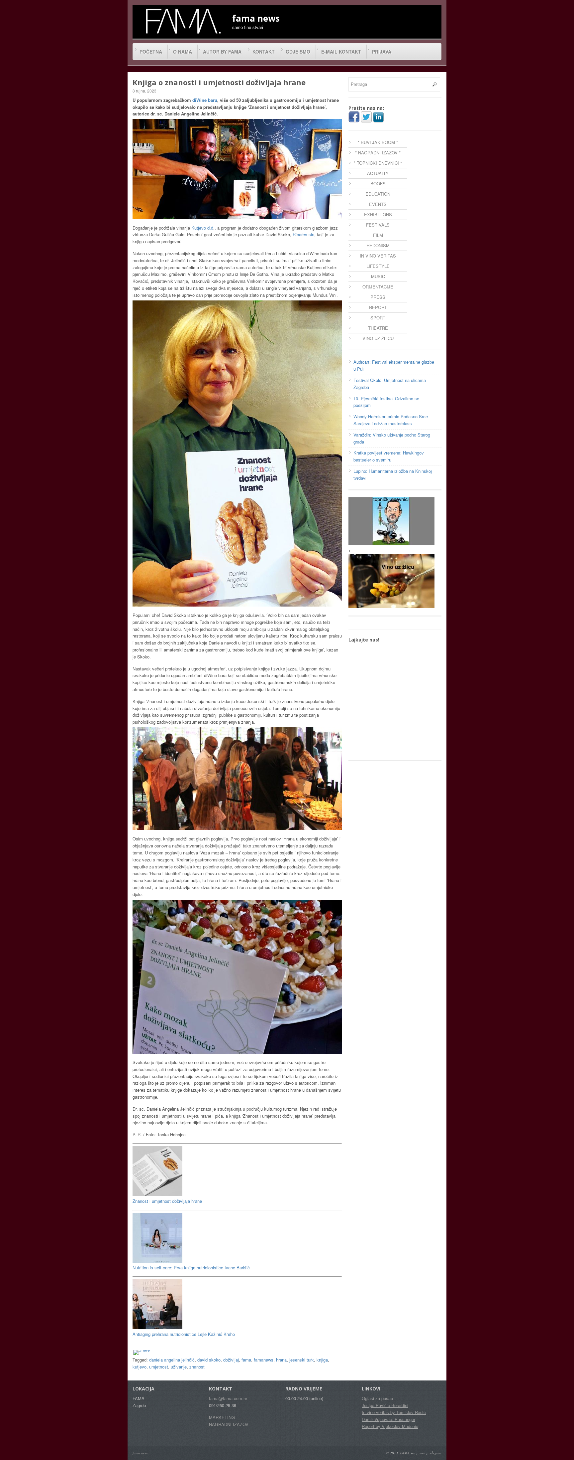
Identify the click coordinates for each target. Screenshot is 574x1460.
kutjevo (139, 1367)
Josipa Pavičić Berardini (385, 1405)
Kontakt (263, 51)
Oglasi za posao (377, 1398)
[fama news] (182, 21)
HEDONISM (378, 245)
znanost (197, 1367)
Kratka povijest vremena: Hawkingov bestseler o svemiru (388, 456)
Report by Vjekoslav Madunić (390, 1426)
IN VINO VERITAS (378, 256)
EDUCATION (377, 194)
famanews (263, 1360)
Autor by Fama (222, 51)
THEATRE (378, 328)
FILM (378, 235)
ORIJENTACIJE (377, 286)
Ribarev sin (303, 234)
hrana (281, 1360)
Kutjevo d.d (202, 228)
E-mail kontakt (341, 51)
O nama (182, 51)
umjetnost (158, 1367)
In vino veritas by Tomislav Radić (394, 1412)
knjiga (322, 1360)
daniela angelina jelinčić (172, 1360)
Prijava (381, 51)
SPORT (377, 317)
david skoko (209, 1360)
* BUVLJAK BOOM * (378, 142)
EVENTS (378, 204)
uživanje (179, 1367)
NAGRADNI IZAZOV (228, 1424)
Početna (151, 51)
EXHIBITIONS (378, 214)
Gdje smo (298, 51)
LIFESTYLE (378, 266)
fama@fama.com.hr (228, 1398)
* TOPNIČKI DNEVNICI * (378, 163)
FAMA (405, 1452)
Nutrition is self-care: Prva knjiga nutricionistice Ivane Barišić (191, 1267)
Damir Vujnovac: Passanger (388, 1419)
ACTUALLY (378, 173)
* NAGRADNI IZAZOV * (378, 152)
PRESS (377, 297)
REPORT (378, 307)
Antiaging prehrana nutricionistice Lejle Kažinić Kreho (184, 1334)
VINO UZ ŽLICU (378, 338)
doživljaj (231, 1360)
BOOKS (378, 183)
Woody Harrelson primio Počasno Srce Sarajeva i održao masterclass (390, 420)
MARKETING (222, 1417)
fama (246, 1360)
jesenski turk (301, 1360)
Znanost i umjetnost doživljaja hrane (167, 1201)
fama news (140, 1452)
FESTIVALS (378, 225)
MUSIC (378, 276)
